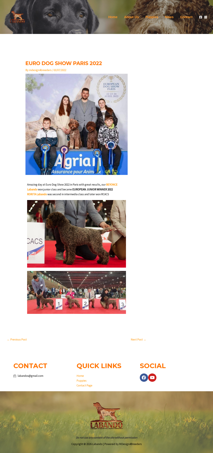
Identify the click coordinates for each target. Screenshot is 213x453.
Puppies (151, 17)
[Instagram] (205, 17)
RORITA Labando (37, 194)
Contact (186, 17)
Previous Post (17, 339)
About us (131, 17)
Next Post (138, 339)
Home (112, 17)
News (169, 17)
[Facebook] (200, 17)
